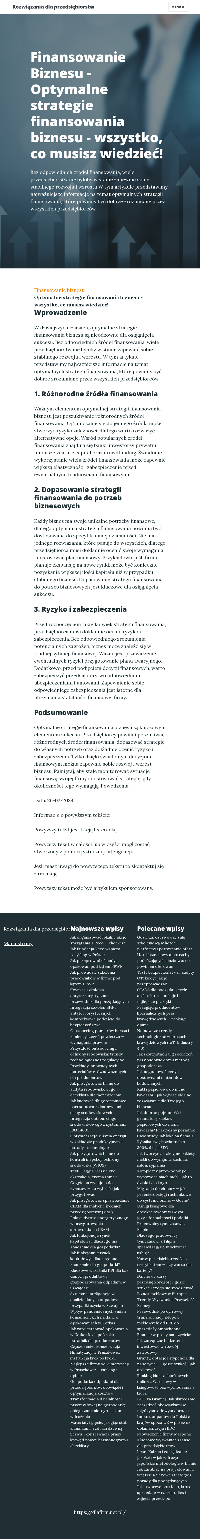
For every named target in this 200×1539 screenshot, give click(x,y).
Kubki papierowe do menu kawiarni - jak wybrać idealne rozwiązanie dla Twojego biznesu (164, 1098)
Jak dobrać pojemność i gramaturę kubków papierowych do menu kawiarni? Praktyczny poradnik (166, 1121)
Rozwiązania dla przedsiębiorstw (53, 6)
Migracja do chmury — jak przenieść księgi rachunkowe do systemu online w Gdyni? (164, 1194)
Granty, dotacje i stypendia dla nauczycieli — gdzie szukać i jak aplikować (166, 1364)
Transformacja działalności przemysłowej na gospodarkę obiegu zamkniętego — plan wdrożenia (98, 1407)
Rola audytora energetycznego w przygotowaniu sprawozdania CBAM (99, 1223)
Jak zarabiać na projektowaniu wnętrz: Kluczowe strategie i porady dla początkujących (165, 1475)
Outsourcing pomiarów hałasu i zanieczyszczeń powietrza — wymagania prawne (99, 1036)
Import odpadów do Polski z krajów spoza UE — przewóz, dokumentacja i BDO (164, 1422)
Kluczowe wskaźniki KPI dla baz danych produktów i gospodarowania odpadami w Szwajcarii (99, 1279)
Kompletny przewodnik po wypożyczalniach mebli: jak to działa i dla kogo (164, 1176)
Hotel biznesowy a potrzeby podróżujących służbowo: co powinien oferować (163, 960)
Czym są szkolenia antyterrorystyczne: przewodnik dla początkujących (99, 995)
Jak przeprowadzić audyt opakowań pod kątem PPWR (96, 963)
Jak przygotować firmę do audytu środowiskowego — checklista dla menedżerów (95, 1089)
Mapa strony (18, 943)
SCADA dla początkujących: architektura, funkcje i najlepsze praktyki (162, 995)
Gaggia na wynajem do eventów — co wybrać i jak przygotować (94, 1188)
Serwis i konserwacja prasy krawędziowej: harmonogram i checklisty (99, 1440)
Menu (177, 7)
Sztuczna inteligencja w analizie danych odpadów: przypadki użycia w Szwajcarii (98, 1299)
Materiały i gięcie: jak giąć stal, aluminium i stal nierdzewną (98, 1425)
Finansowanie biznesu (59, 290)
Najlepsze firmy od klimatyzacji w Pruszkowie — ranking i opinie (99, 1369)
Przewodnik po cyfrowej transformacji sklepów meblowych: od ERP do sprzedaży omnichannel (160, 1320)
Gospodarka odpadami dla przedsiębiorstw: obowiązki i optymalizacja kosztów (96, 1387)
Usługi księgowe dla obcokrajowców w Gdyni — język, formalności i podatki (162, 1212)
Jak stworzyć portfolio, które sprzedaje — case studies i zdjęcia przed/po (164, 1492)
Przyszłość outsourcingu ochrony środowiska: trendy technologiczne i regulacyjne (97, 1054)
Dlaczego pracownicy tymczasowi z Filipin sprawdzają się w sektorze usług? (162, 1244)
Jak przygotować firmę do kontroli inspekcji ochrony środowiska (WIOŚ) (94, 1159)
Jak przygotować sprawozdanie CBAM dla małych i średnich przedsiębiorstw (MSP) (100, 1206)
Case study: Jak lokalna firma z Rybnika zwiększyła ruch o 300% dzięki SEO (165, 1141)
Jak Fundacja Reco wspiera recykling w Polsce (95, 951)
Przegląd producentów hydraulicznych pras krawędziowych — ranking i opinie (162, 1016)
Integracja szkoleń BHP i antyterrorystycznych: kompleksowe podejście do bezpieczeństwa (95, 1016)
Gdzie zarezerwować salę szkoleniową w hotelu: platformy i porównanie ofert (164, 943)
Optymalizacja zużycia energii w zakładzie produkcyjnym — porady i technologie (98, 1141)
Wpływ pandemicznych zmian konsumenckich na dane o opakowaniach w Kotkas (98, 1317)
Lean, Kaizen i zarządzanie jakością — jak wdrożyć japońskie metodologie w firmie (166, 1457)
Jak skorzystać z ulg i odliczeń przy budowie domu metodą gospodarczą (165, 1060)
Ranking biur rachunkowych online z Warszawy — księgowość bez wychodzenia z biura (166, 1384)
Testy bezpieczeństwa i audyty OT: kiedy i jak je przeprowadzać (165, 978)
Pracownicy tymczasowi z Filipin (161, 1226)
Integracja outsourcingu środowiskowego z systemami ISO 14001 (98, 1124)
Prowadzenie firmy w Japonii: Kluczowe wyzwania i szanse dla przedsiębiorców (164, 1440)
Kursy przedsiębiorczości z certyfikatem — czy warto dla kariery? (164, 1264)
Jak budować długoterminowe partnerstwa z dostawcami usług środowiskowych (98, 1106)
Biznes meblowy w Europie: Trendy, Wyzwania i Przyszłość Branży (166, 1299)
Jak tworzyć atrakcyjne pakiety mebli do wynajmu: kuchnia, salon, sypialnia (166, 1159)
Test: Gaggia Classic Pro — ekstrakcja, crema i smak (95, 1173)
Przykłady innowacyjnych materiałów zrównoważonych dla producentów (98, 1071)
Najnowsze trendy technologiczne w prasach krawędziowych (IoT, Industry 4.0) (165, 1039)
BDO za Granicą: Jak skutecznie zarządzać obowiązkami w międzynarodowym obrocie (166, 1404)
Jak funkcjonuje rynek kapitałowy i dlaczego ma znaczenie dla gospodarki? (95, 1241)
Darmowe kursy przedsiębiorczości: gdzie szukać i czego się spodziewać (165, 1282)
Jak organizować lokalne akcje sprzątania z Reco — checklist (98, 940)
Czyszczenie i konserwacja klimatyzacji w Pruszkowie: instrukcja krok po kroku (95, 1352)
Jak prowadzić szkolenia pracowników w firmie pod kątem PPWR (95, 978)
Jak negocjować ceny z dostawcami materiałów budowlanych (160, 1077)
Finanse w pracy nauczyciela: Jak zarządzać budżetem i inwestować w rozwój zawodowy (164, 1343)
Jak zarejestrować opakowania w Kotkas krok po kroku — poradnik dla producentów (99, 1334)
